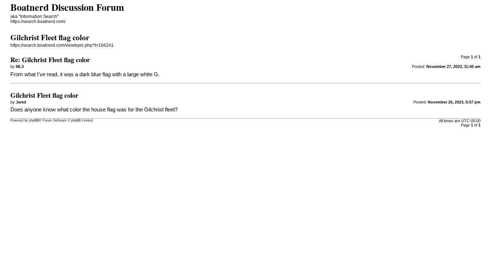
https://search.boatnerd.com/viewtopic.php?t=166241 (62, 45)
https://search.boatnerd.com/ (37, 21)
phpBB (34, 120)
